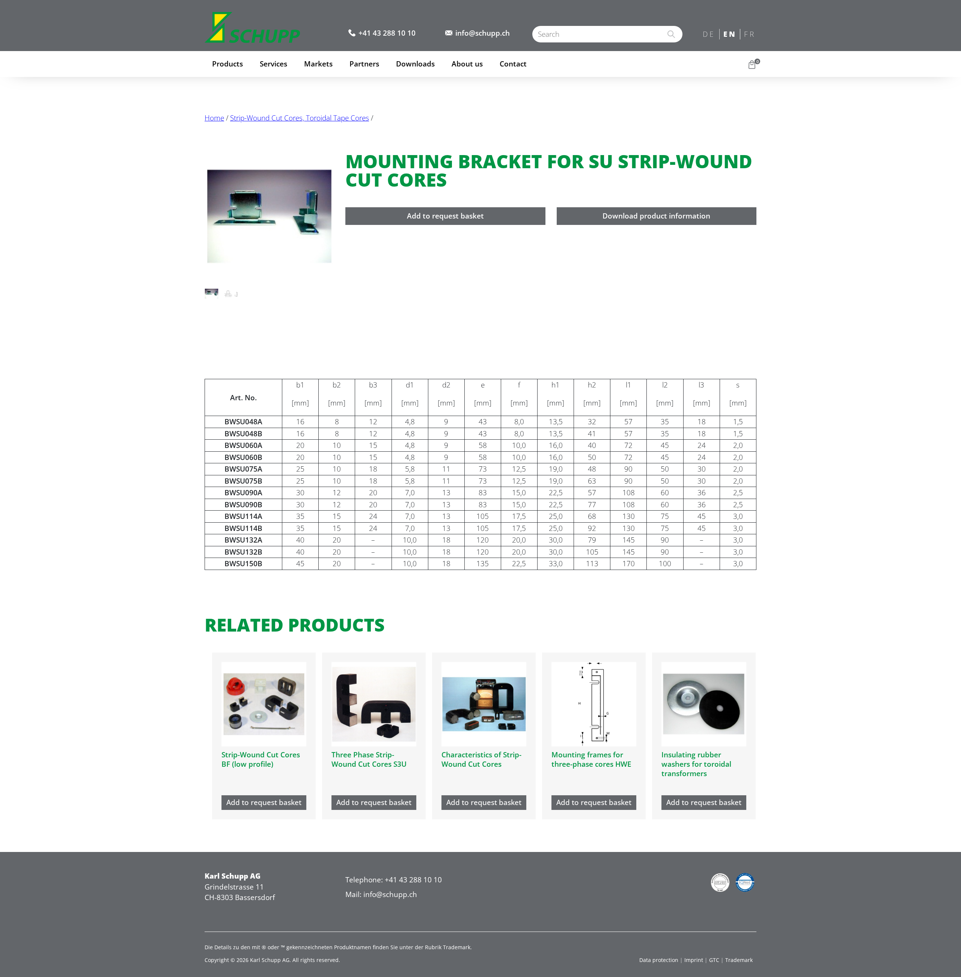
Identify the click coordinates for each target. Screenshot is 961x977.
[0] (751, 64)
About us (467, 64)
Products (227, 64)
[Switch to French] (750, 35)
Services (273, 64)
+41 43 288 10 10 (387, 33)
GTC (714, 959)
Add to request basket (445, 216)
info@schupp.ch (482, 33)
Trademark (739, 959)
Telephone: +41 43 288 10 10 (393, 880)
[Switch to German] (709, 35)
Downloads (415, 64)
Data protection (658, 959)
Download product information (656, 216)
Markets (318, 64)
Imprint (693, 959)
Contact (513, 64)
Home (214, 118)
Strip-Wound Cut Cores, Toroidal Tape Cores (299, 118)
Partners (364, 64)
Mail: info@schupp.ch (381, 894)
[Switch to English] (730, 35)
